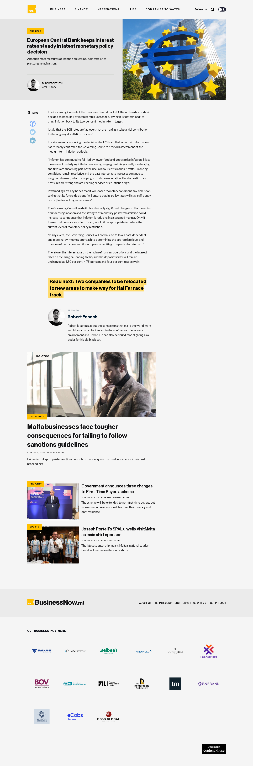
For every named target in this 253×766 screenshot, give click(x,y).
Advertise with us (194, 603)
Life (133, 9)
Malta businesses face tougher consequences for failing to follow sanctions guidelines (77, 435)
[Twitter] (33, 133)
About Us (145, 603)
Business (58, 9)
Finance (81, 9)
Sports (34, 527)
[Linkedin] (33, 141)
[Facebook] (33, 124)
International (109, 9)
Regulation (37, 417)
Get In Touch (218, 603)
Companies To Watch (162, 9)
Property (36, 484)
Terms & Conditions (167, 603)
